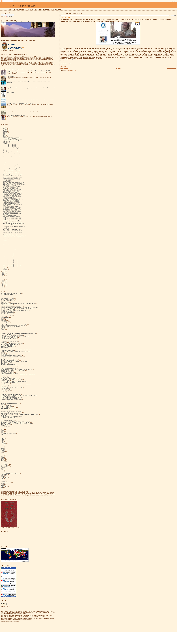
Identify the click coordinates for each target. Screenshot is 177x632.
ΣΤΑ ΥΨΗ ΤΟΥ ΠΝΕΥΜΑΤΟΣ (6, 405)
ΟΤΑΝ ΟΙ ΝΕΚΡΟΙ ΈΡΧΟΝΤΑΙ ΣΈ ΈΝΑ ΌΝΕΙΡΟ (9, 378)
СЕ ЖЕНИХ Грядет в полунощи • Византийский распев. (12, 193)
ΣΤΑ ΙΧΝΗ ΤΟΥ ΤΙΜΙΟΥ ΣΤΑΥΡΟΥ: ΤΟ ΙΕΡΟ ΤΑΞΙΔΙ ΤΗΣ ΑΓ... (13, 182)
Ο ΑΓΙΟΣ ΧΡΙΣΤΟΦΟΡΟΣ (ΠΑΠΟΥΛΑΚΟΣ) (9, 368)
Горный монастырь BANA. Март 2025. (9, 185)
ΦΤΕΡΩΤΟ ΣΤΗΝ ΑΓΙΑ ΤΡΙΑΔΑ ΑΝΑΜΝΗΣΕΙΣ (9, 427)
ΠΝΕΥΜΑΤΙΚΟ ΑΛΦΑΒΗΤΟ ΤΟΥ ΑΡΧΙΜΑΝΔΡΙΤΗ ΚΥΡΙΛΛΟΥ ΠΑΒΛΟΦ (14, 392)
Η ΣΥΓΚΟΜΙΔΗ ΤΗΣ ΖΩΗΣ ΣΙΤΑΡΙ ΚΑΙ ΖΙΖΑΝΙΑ (9, 337)
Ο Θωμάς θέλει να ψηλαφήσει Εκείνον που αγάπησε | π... (12, 222)
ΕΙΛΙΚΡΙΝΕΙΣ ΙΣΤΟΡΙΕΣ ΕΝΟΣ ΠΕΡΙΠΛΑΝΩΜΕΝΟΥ (10, 326)
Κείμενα (64, 60)
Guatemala (3, 449)
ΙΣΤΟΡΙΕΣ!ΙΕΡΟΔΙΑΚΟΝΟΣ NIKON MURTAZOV (9, 348)
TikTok (2, 479)
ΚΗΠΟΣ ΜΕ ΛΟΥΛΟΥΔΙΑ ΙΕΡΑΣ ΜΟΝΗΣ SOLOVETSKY (11, 355)
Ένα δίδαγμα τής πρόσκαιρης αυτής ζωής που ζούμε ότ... (12, 140)
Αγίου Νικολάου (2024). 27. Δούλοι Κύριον (10, 192)
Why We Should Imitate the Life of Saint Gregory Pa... (12, 208)
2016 (3, 279)
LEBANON (3, 459)
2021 (3, 273)
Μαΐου (4, 135)
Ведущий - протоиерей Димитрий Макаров (10, 206)
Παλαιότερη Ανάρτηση (171, 68)
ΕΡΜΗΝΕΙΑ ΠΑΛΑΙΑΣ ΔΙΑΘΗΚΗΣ (7, 331)
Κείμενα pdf (3, 353)
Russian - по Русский (5, 472)
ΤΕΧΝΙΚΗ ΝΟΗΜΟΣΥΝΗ (5, 419)
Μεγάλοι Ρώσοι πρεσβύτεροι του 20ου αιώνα (9, 359)
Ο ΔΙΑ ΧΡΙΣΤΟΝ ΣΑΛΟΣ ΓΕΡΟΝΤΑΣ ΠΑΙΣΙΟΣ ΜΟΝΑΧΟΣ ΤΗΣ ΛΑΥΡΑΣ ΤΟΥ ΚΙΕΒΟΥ (16, 369)
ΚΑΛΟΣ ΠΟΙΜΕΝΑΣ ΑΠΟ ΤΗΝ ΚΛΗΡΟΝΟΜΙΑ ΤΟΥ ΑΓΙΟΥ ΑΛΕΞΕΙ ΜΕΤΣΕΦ (15, 349)
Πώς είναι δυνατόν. (6, 227)
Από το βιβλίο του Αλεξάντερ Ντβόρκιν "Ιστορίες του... (11, 216)
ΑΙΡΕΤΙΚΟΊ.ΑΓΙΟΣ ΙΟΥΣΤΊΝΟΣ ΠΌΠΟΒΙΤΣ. (10, 239)
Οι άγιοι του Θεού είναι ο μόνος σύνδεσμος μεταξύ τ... (12, 173)
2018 (3, 276)
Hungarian (3, 451)
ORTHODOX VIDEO (4, 466)
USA (2, 480)
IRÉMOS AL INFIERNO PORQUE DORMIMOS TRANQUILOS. (13, 236)
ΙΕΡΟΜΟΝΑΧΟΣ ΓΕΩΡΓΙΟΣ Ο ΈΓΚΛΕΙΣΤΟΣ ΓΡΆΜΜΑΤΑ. (11, 343)
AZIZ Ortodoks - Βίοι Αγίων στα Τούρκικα (8, 433)
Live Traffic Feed (8, 567)
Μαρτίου (4, 267)
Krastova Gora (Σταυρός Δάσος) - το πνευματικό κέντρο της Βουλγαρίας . (20, 103)
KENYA (2, 457)
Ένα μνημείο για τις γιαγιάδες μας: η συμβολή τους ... (11, 151)
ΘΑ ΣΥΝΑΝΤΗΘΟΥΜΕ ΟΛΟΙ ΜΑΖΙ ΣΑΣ (8, 339)
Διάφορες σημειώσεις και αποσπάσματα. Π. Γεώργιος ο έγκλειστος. (13, 325)
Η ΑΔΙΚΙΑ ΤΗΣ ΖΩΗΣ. (10, 92)
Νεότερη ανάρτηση (64, 68)
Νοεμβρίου (5, 129)
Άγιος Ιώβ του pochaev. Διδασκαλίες (7, 299)
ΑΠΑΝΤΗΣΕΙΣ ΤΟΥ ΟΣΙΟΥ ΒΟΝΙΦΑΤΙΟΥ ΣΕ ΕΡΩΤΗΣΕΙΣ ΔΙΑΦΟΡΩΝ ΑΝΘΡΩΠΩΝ (16, 305)
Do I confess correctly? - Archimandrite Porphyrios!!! (11, 198)
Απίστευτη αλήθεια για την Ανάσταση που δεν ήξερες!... (12, 195)
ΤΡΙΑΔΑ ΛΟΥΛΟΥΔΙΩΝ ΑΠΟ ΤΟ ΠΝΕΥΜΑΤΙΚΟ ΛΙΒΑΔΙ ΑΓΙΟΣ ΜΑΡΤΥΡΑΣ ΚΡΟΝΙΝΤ (16, 423)
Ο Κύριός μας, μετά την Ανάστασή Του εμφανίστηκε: (11, 170)
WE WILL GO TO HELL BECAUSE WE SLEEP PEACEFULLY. (13, 232)
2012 (3, 283)
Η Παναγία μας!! (5, 233)
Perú (2, 468)
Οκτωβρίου (5, 130)
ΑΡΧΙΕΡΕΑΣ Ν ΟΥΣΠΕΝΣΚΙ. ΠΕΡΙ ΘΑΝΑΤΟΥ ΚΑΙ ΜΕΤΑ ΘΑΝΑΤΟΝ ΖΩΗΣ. (14, 310)
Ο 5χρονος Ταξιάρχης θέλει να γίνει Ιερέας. (10, 215)
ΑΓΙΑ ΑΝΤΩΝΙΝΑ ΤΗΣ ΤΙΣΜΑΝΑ (7, 294)
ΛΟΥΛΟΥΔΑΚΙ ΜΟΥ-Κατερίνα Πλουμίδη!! (9, 166)
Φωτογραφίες (3, 428)
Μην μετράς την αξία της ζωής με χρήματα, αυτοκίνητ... (12, 154)
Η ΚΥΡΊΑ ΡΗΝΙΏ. (5, 143)
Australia (2, 431)
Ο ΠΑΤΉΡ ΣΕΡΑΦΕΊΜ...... (7, 180)
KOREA (2, 458)
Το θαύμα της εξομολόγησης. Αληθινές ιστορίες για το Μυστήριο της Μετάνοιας (15, 421)
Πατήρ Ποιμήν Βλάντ (5, 388)
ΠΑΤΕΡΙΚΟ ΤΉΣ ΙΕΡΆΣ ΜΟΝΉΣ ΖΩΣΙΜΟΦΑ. (9, 382)
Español (2, 446)
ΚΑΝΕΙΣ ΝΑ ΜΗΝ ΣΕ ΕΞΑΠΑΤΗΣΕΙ (7, 350)
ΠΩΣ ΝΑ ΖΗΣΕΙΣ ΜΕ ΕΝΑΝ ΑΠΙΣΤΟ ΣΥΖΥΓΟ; (9, 398)
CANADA (2, 436)
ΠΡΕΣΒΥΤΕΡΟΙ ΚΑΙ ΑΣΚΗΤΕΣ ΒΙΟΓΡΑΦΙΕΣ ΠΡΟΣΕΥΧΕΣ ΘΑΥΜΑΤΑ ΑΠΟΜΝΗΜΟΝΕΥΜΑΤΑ (18, 395)
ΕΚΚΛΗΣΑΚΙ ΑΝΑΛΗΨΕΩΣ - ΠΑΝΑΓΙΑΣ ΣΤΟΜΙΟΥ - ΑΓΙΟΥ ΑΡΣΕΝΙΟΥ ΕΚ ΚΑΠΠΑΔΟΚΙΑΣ (23, 98)
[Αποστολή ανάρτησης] (72, 59)
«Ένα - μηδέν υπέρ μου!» (7, 150)
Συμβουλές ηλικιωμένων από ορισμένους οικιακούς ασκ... (12, 177)
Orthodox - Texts (4, 465)
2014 (3, 281)
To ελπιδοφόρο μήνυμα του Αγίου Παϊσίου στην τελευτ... (12, 213)
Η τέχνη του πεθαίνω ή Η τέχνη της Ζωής (8, 338)
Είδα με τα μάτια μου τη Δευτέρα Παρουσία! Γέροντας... (12, 200)
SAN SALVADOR (4, 474)
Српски (2, 484)
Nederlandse (3, 461)
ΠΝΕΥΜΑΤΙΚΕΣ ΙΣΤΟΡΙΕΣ (7, 241)
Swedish (2, 476)
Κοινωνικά (3, 357)
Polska (2, 469)
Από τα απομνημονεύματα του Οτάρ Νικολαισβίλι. (11, 147)
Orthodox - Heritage (4, 464)
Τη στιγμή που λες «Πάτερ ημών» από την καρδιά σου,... (12, 220)
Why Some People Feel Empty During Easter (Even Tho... (12, 204)
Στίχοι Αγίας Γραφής (4, 408)
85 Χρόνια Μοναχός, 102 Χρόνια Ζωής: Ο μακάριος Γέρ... (12, 183)
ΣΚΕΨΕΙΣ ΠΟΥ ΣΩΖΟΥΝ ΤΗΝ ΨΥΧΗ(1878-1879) (10, 402)
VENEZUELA (3, 481)
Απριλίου (4, 136)
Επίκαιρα (2, 329)
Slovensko (3, 475)
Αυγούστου (5, 132)
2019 (3, 275)
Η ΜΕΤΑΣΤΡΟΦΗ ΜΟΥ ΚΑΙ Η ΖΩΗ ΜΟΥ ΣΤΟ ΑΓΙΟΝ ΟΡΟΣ (12, 335)
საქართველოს (4, 486)
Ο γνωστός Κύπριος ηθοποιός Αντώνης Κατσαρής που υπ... (13, 139)
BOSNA (2, 435)
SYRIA (2, 478)
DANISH (2, 442)
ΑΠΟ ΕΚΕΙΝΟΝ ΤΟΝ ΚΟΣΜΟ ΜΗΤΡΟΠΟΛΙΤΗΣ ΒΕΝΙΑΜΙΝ (12, 306)
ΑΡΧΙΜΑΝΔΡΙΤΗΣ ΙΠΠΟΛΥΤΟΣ (6, 311)
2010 (3, 285)
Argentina (3, 430)
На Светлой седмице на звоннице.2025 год (10, 188)
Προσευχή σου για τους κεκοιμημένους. (8, 396)
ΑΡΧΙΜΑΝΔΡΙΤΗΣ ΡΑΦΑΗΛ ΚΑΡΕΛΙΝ (8, 314)
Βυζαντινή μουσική (4, 321)
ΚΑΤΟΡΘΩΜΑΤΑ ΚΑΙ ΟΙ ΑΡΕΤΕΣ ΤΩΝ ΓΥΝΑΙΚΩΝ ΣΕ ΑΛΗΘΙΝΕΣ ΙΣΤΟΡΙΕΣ (15, 351)
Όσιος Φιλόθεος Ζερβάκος (6, 377)
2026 (3, 126)
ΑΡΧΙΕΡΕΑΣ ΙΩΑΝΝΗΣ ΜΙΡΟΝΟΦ (7, 309)
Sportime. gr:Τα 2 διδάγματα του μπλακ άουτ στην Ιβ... (12, 137)
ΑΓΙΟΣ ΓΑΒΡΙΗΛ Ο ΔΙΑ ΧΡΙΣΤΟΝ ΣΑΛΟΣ (8, 297)
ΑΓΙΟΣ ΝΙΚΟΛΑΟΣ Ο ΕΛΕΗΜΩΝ (7, 300)
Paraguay (3, 467)
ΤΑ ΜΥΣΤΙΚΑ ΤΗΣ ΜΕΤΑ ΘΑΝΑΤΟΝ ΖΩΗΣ (8, 417)
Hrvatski (2, 450)
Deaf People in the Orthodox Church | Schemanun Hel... (12, 207)
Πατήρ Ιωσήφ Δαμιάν (5, 386)
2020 (3, 274)
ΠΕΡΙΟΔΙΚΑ (3, 391)
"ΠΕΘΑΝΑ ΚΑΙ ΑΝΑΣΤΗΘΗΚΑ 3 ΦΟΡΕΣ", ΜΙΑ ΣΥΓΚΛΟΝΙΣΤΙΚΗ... (14, 184)
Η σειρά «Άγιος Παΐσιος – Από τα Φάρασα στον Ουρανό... (12, 224)
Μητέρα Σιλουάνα (4, 363)
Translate (10, 16)
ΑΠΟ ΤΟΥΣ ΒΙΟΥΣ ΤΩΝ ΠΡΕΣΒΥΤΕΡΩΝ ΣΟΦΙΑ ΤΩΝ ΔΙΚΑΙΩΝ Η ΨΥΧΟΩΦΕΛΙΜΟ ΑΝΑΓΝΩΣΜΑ (19, 307)
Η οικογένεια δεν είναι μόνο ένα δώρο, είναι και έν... (11, 169)
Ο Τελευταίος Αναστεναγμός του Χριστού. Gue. (10, 263)
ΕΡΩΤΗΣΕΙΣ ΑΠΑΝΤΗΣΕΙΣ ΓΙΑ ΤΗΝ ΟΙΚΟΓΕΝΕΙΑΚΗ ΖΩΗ (11, 332)
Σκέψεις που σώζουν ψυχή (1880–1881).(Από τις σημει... (12, 138)
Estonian (2, 447)
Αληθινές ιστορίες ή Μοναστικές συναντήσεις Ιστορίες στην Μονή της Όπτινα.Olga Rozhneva (18, 303)
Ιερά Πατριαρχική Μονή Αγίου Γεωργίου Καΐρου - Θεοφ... (12, 194)
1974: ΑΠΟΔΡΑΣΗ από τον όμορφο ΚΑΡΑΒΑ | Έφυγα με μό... (13, 199)
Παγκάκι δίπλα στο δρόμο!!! (7, 181)
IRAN (2, 453)
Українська (3, 485)
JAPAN (2, 456)
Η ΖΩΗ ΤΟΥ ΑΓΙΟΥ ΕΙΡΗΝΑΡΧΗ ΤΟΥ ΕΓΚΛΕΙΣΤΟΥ (10, 334)
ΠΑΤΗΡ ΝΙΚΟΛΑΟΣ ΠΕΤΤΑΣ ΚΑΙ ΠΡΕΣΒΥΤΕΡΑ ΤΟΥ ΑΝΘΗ (12, 387)
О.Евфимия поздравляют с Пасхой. (9, 197)
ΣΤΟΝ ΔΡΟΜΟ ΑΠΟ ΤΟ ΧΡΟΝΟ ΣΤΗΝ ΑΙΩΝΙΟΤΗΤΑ (10, 410)
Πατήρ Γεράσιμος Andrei (5, 383)
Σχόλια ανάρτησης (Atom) (71, 70)
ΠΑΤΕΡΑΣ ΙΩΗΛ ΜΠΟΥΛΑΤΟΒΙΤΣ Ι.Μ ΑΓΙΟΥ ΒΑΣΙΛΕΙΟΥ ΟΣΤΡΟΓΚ (13, 381)
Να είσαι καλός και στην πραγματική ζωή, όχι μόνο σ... (12, 175)
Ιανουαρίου (5, 269)
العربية (2, 487)
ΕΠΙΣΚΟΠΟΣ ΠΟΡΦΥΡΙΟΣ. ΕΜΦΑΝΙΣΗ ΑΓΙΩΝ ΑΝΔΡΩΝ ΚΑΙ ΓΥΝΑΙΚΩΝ (14, 330)
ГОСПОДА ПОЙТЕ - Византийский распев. (10, 187)
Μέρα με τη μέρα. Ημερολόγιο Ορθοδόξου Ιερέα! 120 (11, 156)
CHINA (2, 438)
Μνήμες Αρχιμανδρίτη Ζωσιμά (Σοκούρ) (8, 364)
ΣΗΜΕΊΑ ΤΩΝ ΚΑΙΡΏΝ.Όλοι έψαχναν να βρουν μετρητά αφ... (13, 179)
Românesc (3, 471)
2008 (3, 287)
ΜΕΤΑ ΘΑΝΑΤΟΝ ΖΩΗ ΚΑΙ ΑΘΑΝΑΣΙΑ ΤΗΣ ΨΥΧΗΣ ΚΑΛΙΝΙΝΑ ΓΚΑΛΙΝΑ (14, 361)
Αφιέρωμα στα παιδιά (5, 317)
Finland (2, 448)
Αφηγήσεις (3, 316)
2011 (3, 284)
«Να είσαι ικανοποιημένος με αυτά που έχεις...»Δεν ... (12, 168)
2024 (3, 270)
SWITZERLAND (4, 477)
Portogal (2, 470)
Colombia (3, 439)
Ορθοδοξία (3, 376)
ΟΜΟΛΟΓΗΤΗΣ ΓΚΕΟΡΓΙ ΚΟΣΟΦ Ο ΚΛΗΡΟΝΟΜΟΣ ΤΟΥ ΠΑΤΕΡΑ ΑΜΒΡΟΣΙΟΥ (16, 375)
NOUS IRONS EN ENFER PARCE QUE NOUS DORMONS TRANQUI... (15, 235)
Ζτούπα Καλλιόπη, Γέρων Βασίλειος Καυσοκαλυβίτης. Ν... (12, 190)
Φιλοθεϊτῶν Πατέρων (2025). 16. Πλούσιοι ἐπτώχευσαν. (12, 191)
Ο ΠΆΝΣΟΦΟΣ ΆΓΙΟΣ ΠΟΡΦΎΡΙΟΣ (7, 372)
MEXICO (2, 460)
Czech (2, 441)
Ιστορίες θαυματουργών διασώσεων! (7, 346)
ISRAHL (2, 454)
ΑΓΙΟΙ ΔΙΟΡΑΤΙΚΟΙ (4, 296)
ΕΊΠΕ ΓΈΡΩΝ (3, 327)
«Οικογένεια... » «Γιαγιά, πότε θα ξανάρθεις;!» (10, 212)
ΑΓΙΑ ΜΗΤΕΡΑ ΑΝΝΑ (5, 295)
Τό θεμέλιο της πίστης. (6, 238)
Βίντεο (2, 319)
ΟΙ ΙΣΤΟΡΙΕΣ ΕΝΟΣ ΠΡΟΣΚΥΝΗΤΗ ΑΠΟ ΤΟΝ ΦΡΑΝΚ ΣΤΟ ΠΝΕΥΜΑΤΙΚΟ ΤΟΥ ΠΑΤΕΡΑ (17, 374)
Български (3, 483)
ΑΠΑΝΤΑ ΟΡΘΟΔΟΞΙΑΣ (23, 6)
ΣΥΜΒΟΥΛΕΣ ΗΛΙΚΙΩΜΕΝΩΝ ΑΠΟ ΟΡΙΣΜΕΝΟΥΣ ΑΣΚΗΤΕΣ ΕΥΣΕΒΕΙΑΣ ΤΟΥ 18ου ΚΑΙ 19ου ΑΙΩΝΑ (19, 414)
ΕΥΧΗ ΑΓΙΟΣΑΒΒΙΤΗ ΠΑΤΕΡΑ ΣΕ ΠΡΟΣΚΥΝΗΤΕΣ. (16, 115)
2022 (3, 272)
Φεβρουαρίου (5, 268)
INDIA (2, 452)
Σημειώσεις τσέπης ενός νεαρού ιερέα (8, 401)
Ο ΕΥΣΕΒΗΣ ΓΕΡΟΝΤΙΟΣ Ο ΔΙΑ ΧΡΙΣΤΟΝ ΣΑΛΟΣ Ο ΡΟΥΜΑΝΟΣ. (13, 370)
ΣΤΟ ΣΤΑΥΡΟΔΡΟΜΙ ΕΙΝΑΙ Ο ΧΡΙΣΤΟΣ (8, 409)
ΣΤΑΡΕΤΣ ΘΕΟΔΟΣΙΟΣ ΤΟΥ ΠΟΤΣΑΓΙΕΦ (8, 407)
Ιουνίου (4, 134)
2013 (3, 282)
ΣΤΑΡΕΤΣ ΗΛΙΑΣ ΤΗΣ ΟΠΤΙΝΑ (6, 406)
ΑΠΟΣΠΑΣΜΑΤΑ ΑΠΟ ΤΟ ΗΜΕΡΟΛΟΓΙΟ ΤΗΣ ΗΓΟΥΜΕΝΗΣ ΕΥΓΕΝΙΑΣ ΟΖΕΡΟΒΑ (16, 308)
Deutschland (3, 443)
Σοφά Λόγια (3, 404)
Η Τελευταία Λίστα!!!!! (10, 76)
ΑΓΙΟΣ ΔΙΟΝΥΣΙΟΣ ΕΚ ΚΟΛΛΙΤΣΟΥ (7, 298)
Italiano (2, 455)
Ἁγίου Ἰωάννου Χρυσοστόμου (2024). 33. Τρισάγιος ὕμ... (12, 189)
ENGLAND (3, 445)
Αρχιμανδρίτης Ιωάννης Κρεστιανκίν (7, 312)
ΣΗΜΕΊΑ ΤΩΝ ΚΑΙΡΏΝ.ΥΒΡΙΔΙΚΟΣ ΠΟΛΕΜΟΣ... (11, 172)
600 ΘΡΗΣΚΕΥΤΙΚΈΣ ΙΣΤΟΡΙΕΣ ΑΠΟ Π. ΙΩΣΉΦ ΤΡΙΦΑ (11, 293)
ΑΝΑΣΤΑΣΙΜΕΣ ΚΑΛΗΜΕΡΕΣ (8, 176)
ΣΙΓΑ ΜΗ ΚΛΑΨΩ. (6, 240)
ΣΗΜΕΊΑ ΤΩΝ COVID (6, 228)
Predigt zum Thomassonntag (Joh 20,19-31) (10, 164)
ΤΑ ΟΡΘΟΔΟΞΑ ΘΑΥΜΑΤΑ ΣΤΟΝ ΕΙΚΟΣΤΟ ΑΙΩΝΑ (10, 418)
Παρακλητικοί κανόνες (5, 380)
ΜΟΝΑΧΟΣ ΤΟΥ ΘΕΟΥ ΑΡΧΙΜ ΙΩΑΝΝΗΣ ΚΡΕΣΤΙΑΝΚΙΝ (11, 367)
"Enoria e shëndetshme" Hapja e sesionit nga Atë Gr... (12, 203)
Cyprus (2, 440)
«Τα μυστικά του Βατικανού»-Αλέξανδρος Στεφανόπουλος (12, 221)
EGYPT (2, 444)
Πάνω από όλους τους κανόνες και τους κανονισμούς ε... (12, 149)
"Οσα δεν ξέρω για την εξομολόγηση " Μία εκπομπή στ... (12, 196)
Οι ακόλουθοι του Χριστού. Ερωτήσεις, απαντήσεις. (11, 167)
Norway (2, 463)
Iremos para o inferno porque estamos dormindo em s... (12, 237)
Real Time (8, 596)
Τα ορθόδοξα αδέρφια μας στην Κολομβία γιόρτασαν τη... (12, 211)
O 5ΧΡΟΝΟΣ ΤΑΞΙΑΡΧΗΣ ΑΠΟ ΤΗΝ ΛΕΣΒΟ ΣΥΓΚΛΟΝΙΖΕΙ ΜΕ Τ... (14, 226)
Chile (2, 437)
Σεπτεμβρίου (5, 131)
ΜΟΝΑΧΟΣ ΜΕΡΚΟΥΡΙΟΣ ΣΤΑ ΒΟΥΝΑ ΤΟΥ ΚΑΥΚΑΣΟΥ (11, 366)
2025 (3, 127)
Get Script (4, 596)
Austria (2, 432)
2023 (3, 271)
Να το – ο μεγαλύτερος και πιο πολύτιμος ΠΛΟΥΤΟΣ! (12, 153)
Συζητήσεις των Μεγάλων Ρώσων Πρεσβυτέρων (9, 413)
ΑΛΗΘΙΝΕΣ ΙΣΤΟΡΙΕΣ (5, 302)
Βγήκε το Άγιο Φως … (6, 225)
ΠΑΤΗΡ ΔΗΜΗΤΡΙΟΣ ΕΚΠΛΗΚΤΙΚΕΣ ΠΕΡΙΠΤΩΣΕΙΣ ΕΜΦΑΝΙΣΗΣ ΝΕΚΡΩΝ (15, 384)
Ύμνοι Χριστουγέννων (5, 426)
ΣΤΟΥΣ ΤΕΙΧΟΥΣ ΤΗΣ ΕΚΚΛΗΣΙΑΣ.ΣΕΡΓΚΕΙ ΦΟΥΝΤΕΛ (11, 411)
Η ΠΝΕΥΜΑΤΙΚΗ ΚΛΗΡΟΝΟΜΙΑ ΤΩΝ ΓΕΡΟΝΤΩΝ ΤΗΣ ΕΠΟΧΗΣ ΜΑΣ (14, 336)
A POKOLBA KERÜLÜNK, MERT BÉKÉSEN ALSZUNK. (12, 229)
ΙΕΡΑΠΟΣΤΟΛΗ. (4, 342)
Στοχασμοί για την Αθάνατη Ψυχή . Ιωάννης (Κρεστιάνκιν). (11, 412)
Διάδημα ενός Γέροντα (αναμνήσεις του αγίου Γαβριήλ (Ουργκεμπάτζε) (14, 324)
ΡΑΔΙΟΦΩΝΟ (3, 400)
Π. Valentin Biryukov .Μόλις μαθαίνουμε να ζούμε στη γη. (11, 379)
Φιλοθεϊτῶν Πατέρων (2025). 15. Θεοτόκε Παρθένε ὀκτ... (12, 209)
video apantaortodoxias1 (5, 482)
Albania (2, 429)
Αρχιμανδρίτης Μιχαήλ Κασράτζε (7, 313)
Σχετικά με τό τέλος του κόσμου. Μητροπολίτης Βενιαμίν (11, 416)
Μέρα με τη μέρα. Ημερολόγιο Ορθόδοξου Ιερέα (9, 360)
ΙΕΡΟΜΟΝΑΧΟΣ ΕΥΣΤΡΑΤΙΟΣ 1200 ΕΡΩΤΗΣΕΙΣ (10, 344)
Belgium (2, 434)
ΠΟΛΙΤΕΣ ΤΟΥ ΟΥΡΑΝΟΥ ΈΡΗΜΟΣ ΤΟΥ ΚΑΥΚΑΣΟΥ (11, 394)
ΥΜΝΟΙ (2, 425)
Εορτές (2, 328)
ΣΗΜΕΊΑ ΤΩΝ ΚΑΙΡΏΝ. (7, 171)
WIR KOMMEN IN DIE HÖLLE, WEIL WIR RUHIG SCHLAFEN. (13, 231)
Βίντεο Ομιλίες (3, 320)
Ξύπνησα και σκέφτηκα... (7, 152)
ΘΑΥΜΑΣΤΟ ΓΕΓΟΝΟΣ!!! (7, 161)
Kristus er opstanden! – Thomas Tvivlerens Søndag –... (12, 210)
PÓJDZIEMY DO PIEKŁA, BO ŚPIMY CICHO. (10, 234)
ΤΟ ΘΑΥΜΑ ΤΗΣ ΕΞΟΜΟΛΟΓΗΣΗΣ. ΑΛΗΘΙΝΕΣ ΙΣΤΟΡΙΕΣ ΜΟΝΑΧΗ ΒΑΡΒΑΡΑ (15, 422)
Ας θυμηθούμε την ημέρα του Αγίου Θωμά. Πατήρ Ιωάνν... (12, 174)
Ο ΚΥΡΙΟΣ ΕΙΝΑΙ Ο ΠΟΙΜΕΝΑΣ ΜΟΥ (8, 371)
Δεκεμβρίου (5, 128)
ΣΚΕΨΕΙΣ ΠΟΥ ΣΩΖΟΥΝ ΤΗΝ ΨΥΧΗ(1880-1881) (10, 403)
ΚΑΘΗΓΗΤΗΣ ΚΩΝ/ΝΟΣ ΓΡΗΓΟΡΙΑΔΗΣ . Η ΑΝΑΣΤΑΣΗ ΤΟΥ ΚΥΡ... (14, 223)
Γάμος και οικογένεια (5, 322)
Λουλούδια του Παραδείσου (6, 358)
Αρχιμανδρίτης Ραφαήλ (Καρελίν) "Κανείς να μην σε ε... (12, 243)
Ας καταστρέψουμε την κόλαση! (7, 315)
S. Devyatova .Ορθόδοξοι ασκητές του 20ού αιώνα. (10, 473)
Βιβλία (2, 318)
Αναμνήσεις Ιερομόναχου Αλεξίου (7, 304)
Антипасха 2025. (6, 205)
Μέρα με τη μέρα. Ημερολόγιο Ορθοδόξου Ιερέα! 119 (11, 157)
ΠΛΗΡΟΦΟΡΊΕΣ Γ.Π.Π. (7, 141)
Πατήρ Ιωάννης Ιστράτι (5, 385)
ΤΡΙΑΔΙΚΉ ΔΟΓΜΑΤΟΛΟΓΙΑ (6, 424)
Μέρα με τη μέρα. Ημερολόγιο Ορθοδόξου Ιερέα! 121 (11, 155)
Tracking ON (13, 596)
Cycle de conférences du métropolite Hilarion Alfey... (11, 202)
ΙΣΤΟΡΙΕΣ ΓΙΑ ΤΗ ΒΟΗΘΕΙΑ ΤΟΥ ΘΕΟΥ (8, 345)
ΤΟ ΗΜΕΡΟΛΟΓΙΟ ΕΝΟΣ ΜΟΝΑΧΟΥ (8, 420)
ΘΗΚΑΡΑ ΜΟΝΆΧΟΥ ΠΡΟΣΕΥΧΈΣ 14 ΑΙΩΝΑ (9, 341)
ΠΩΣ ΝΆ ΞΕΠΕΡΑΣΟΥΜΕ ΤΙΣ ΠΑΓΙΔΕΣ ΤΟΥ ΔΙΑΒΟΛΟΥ (11, 399)
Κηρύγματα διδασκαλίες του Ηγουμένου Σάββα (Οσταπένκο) (12, 356)
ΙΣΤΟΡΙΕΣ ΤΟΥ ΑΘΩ (4, 347)
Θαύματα (2, 340)
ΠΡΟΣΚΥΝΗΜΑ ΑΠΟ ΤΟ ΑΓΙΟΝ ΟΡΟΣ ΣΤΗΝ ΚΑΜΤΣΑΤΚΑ (12, 397)
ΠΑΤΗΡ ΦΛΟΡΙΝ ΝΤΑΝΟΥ (6, 390)
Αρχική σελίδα (117, 68)
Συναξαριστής (3, 415)
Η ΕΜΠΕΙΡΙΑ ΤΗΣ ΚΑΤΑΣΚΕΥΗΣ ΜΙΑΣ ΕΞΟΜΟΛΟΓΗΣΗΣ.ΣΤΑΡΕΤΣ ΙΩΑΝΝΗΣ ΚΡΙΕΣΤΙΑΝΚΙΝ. (18, 333)
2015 (3, 280)
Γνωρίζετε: (3, 323)
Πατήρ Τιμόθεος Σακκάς (5, 389)
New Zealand (3, 462)
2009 (3, 286)
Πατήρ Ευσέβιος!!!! (6, 214)
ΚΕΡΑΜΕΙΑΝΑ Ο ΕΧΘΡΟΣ (6, 354)
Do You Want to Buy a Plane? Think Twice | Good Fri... (12, 201)
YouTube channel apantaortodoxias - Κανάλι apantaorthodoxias (16, 21)
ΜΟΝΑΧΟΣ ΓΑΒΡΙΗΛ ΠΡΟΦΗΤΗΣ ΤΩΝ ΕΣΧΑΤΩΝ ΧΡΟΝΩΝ (12, 365)
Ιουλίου (4, 133)
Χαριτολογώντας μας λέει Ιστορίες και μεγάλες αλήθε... (12, 186)
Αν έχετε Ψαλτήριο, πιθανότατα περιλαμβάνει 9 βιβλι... (12, 178)
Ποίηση (2, 393)
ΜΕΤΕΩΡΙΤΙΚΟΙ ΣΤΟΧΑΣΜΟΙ (6, 362)
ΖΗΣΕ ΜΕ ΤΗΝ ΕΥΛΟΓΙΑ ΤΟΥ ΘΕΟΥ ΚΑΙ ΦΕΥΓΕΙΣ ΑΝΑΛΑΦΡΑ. (13, 159)
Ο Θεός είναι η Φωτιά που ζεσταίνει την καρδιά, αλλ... (12, 148)
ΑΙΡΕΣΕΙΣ (2, 301)
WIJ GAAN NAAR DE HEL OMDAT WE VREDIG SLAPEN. (12, 230)
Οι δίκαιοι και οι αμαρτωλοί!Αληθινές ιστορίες (9, 373)
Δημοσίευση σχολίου (63, 66)
